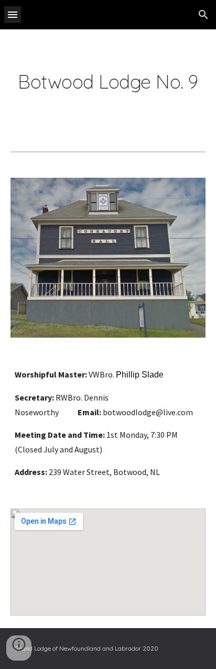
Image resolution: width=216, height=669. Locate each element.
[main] (108, 81)
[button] (12, 14)
